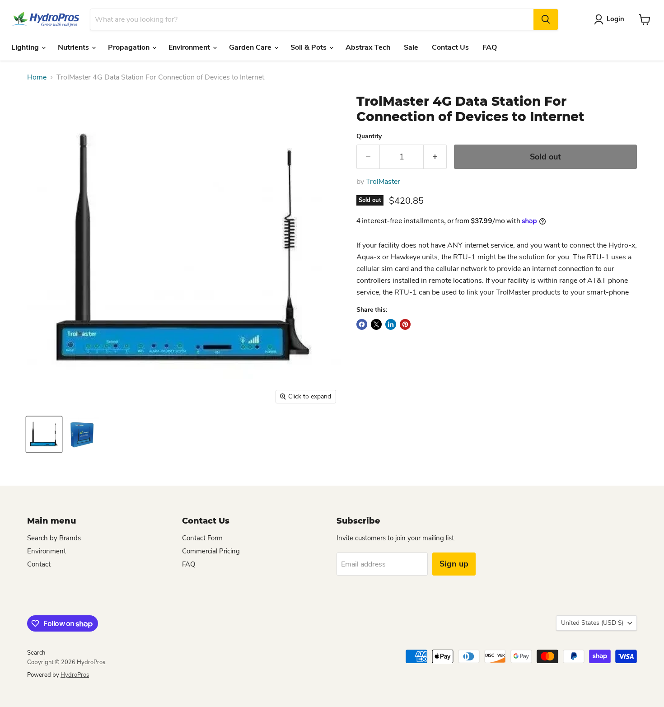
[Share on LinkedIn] (390, 324)
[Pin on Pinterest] (405, 324)
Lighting (26, 47)
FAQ (489, 47)
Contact (39, 564)
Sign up (454, 563)
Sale (411, 47)
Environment (190, 47)
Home (37, 77)
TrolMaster (383, 182)
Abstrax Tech (368, 47)
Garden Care (251, 47)
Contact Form (202, 538)
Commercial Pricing (211, 551)
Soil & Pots (309, 47)
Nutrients (74, 47)
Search (36, 653)
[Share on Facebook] (361, 324)
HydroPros (75, 675)
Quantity (369, 136)
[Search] (545, 19)
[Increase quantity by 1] (435, 157)
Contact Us (450, 47)
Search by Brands (54, 538)
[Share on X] (376, 324)
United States (592, 622)
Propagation (129, 47)
